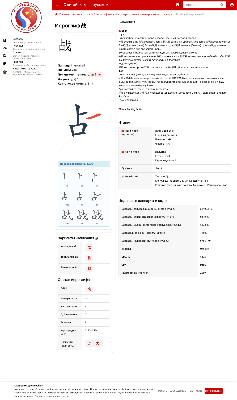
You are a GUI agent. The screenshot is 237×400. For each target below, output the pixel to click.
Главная (62, 14)
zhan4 (92, 74)
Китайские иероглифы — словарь (152, 14)
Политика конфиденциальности (52, 396)
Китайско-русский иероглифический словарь (100, 14)
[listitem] (26, 40)
